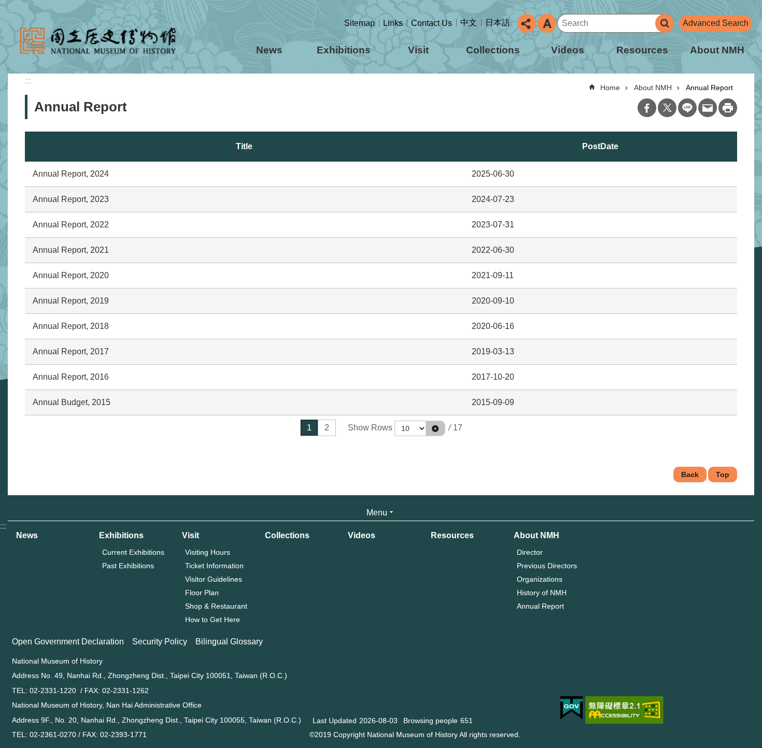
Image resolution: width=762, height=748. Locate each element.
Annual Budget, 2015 (71, 402)
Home (610, 87)
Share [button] (526, 23)
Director (530, 552)
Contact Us (431, 23)
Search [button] (664, 23)
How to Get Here (212, 619)
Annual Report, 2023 (71, 199)
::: (11, 9)
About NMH (717, 50)
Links (393, 23)
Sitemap (359, 23)
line (687, 107)
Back (690, 474)
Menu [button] (376, 512)
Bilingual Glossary (229, 641)
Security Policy (159, 641)
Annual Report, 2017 (71, 351)
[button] (435, 428)
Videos (567, 50)
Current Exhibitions (133, 552)
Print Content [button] (727, 107)
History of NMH (542, 592)
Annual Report (709, 87)
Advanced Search (716, 23)
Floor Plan (202, 592)
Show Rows (370, 427)
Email (707, 107)
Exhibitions (344, 50)
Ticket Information (214, 566)
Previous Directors (547, 566)
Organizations (539, 579)
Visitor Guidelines (213, 579)
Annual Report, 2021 (71, 250)
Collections (493, 50)
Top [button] (722, 474)
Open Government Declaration (68, 641)
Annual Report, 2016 (71, 376)
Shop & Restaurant (216, 606)
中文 (468, 22)
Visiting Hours (207, 552)
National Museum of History (98, 40)
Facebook (647, 107)
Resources (642, 50)
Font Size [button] (547, 23)
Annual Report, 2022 (71, 224)
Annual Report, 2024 (71, 173)
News (269, 50)
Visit (418, 50)
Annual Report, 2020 (71, 275)
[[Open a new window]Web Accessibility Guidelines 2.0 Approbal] (624, 710)
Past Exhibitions (128, 566)
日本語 (497, 22)
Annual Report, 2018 (71, 326)
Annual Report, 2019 (71, 300)
